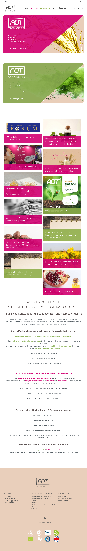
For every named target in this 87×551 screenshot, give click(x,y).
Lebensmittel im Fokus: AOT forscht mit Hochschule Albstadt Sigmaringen (21, 273)
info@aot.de (25, 2)
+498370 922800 (13, 2)
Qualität (33, 501)
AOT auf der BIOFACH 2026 (56, 210)
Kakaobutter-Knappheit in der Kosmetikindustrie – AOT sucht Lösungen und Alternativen (22, 245)
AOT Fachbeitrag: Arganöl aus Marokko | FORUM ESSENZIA (22, 138)
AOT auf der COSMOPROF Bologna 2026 (22, 167)
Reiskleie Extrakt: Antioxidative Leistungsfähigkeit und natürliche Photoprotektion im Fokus (19, 191)
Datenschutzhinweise (65, 499)
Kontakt (33, 503)
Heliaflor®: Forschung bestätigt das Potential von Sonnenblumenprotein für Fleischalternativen (61, 235)
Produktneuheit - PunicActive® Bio (59, 291)
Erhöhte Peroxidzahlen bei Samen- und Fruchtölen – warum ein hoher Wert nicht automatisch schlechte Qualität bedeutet (61, 141)
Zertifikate (34, 509)
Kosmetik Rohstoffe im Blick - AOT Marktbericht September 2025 (19, 219)
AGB (59, 503)
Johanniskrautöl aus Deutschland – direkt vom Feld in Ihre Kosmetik (61, 263)
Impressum (62, 497)
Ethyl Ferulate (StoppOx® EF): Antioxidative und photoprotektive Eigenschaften (62, 169)
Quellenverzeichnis (64, 501)
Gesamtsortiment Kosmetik (40, 499)
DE (80, 2)
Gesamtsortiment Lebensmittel (41, 497)
